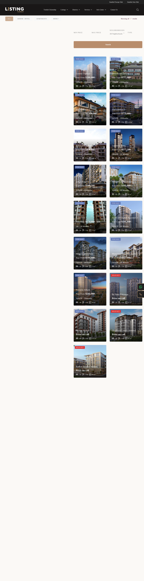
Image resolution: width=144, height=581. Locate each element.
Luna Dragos (82, 181)
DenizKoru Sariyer (120, 73)
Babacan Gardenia (84, 145)
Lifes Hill (80, 217)
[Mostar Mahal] (90, 325)
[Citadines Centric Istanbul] (126, 325)
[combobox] (117, 33)
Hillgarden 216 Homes (122, 181)
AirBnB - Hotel (23, 19)
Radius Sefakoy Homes (86, 366)
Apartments (41, 19)
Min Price (78, 32)
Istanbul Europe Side (116, 2)
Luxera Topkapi (83, 73)
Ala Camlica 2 (118, 109)
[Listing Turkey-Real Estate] (14, 9)
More (55, 19)
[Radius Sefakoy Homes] (90, 361)
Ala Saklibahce (83, 109)
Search (108, 45)
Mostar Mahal (82, 330)
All (9, 19)
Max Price (96, 32)
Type (130, 32)
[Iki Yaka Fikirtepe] (126, 289)
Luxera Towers (119, 145)
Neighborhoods (117, 30)
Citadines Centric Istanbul (124, 330)
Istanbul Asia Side (133, 2)
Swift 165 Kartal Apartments (125, 217)
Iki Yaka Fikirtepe (120, 294)
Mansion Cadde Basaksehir (124, 253)
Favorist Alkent (83, 290)
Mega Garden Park (84, 253)
